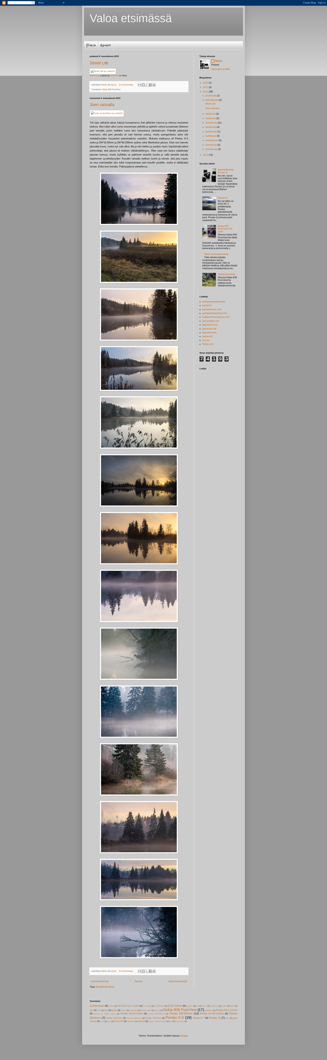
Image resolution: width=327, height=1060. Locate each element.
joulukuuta (211, 95)
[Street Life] (103, 71)
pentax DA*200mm (156, 1014)
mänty (157, 1010)
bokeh (111, 1006)
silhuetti (141, 1021)
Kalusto (106, 45)
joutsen (189, 1006)
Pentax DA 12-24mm (226, 1010)
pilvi (227, 1018)
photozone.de (209, 328)
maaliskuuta (212, 140)
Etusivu (91, 45)
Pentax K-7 (198, 1018)
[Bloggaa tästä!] (143, 85)
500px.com (208, 344)
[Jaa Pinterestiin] (154, 85)
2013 (206, 87)
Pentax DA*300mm (181, 1013)
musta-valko (146, 1010)
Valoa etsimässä (131, 18)
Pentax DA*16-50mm (132, 1013)
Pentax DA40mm (133, 1018)
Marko (218, 61)
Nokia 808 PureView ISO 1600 (225, 229)
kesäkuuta (211, 127)
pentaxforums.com (211, 309)
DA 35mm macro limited (128, 1006)
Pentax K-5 (175, 1017)
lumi (106, 1010)
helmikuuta (211, 145)
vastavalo (180, 1021)
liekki (232, 1006)
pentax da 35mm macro (105, 1014)
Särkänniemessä (226, 274)
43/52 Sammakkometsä (216, 254)
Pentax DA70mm (153, 1018)
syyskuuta (211, 118)
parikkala (209, 1010)
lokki (99, 1010)
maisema (133, 1010)
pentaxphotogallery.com (214, 313)
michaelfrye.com (210, 321)
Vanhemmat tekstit (177, 981)
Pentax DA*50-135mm (212, 1013)
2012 (206, 91)
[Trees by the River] (107, 113)
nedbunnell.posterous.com (216, 317)
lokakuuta (211, 113)
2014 (206, 82)
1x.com (206, 340)
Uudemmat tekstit (99, 981)
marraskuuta (212, 100)
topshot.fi (207, 305)
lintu (91, 1010)
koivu (204, 1006)
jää (197, 1006)
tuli (171, 1021)
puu (109, 1021)
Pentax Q (222, 198)
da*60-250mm (174, 1006)
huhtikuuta (211, 136)
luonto (114, 1010)
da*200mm (159, 1006)
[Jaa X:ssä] (147, 85)
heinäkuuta (212, 122)
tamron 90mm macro (157, 1021)
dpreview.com (209, 332)
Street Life (99, 63)
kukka (224, 1006)
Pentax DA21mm (114, 1018)
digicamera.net (210, 324)
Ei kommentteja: (126, 85)
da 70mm (147, 1006)
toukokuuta (211, 131)
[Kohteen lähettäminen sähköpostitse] (140, 85)
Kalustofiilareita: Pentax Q (226, 171)
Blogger (184, 1035)
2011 (206, 155)
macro (123, 1010)
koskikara (214, 1006)
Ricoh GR (118, 1021)
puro (102, 1021)
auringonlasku (97, 1006)
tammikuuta (212, 149)
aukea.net (207, 336)
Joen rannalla (102, 104)
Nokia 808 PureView (111, 89)
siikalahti (131, 1021)
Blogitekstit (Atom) (105, 987)
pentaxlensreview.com (213, 301)
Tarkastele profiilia (220, 69)
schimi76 (114, 75)
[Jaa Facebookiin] (150, 85)
